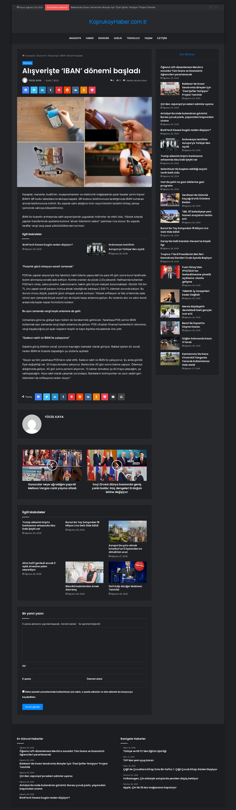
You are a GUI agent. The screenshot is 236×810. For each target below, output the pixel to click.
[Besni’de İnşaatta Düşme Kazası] (170, 327)
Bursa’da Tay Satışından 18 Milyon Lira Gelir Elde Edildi (82, 523)
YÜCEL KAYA (35, 80)
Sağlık (118, 38)
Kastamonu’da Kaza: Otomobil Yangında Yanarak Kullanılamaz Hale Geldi (196, 359)
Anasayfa (75, 38)
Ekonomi (103, 38)
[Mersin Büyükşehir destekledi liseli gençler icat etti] (170, 311)
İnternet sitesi (94, 678)
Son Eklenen (187, 54)
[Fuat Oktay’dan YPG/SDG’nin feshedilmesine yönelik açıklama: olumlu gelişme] (170, 271)
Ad (24, 665)
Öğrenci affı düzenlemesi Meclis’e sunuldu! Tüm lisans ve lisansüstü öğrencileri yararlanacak (182, 70)
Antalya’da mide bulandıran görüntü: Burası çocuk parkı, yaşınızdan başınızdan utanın (187, 117)
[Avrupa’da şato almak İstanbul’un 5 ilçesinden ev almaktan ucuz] (128, 531)
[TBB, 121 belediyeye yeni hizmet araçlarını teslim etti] (170, 216)
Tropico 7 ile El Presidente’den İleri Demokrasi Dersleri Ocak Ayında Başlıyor (186, 256)
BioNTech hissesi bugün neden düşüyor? (47, 244)
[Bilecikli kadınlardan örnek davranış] (84, 572)
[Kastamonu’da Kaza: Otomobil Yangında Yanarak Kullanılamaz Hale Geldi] (170, 358)
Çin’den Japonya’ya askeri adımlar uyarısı (187, 104)
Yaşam (148, 38)
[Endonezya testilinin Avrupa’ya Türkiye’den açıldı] (96, 248)
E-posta (27, 678)
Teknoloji (133, 38)
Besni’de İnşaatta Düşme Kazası (193, 324)
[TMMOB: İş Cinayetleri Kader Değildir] (170, 295)
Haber (89, 38)
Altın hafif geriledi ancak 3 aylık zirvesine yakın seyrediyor (38, 566)
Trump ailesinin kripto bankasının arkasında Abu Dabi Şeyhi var (38, 525)
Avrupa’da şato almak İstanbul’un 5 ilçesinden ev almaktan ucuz (125, 549)
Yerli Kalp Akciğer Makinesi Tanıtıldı (125, 588)
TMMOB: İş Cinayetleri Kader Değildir (196, 292)
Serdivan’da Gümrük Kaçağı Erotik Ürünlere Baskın (196, 198)
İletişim (162, 38)
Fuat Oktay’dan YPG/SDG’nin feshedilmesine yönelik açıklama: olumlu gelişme (196, 274)
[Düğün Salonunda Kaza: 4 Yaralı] (170, 343)
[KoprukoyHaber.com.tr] (118, 21)
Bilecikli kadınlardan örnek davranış (82, 588)
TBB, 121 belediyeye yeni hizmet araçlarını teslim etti (197, 215)
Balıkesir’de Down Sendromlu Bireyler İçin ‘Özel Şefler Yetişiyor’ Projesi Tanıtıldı (113, 7)
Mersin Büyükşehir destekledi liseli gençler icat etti (197, 310)
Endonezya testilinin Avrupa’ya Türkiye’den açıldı (196, 143)
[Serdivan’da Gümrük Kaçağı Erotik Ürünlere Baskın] (170, 199)
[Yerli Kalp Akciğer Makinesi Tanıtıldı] (128, 572)
